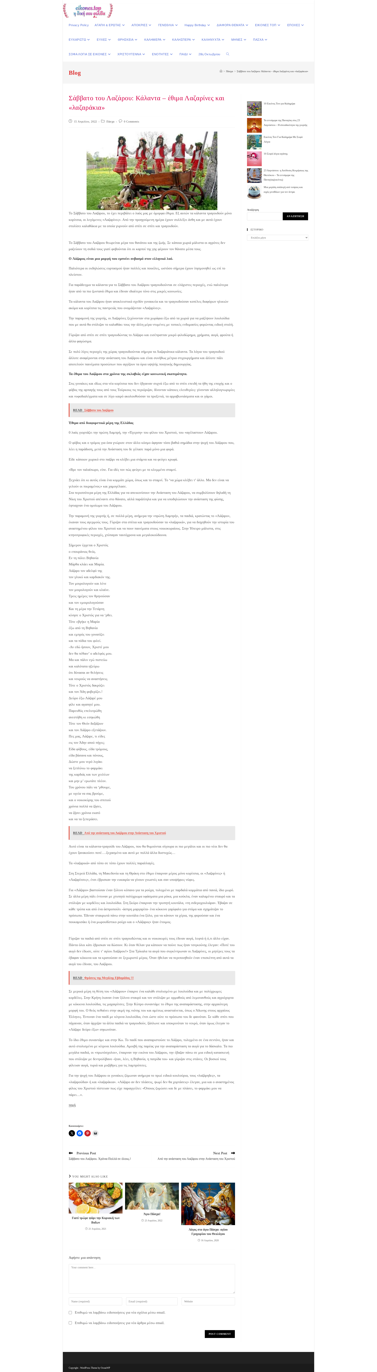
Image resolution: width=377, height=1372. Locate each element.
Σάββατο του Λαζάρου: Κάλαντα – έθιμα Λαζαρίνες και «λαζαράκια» (272, 71)
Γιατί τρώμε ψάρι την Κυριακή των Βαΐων (96, 1220)
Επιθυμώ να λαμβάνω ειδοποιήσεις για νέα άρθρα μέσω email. (120, 1323)
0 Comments (131, 121)
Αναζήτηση (253, 209)
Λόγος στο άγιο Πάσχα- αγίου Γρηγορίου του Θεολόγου (208, 1232)
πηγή (72, 1105)
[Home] (221, 71)
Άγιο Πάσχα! (152, 1214)
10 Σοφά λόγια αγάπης (276, 153)
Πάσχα (110, 121)
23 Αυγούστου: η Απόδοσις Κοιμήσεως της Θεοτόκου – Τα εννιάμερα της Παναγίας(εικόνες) (286, 175)
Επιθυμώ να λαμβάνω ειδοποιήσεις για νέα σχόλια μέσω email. (120, 1312)
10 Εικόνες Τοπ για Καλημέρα (279, 103)
